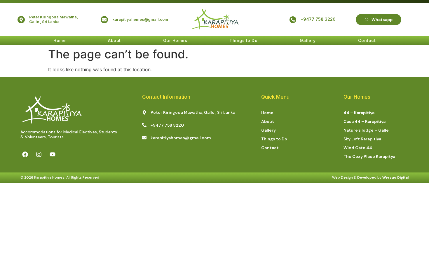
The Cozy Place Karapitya (369, 156)
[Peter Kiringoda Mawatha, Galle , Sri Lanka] (21, 19)
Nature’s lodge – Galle (366, 130)
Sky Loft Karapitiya (362, 139)
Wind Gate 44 (357, 147)
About (114, 40)
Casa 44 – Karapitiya (364, 121)
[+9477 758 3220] (293, 19)
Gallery (308, 40)
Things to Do (243, 40)
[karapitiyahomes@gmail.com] (104, 19)
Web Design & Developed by (370, 177)
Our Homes (175, 40)
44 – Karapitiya (358, 112)
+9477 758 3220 (318, 19)
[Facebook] (25, 154)
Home (59, 40)
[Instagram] (38, 154)
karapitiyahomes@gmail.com (140, 19)
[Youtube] (52, 154)
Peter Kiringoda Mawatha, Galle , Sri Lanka (53, 19)
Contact (367, 40)
